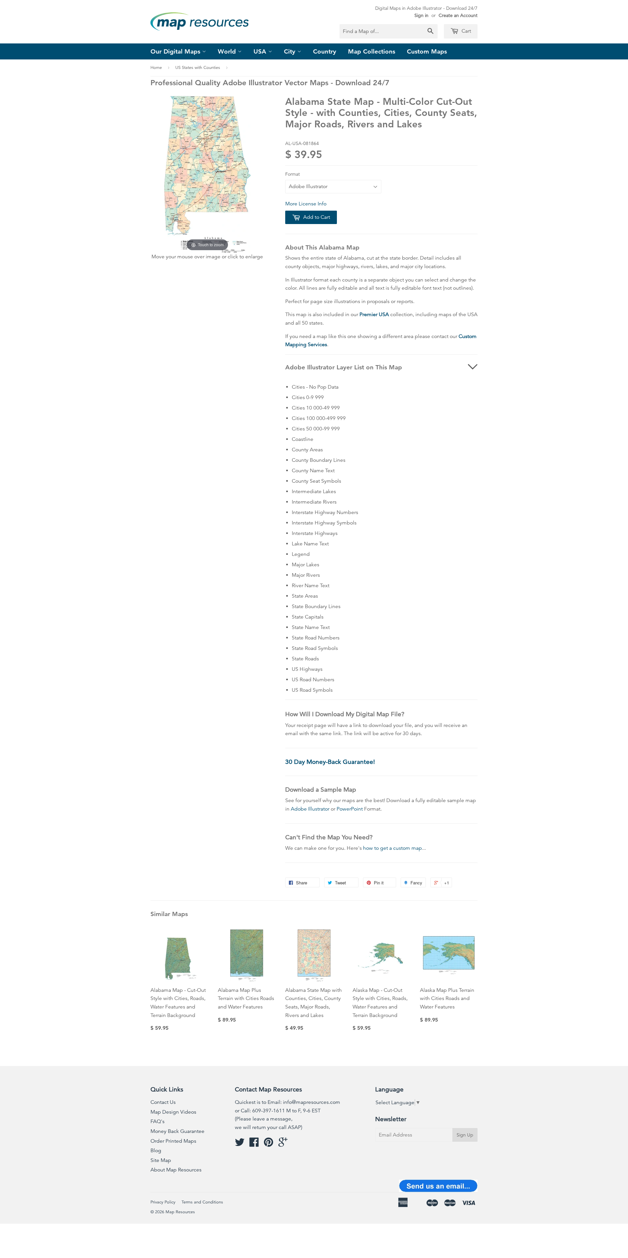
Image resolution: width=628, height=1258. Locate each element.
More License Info (305, 204)
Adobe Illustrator (310, 809)
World (228, 51)
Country (324, 51)
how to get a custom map (392, 848)
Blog (155, 1150)
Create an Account (458, 15)
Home (156, 67)
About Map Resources (175, 1170)
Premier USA (374, 314)
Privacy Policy (162, 1202)
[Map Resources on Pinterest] (268, 1144)
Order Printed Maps (173, 1141)
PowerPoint (350, 809)
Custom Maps (427, 51)
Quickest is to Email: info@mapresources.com (287, 1102)
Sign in (421, 15)
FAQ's (157, 1121)
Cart (465, 31)
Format (292, 174)
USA (260, 51)
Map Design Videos (173, 1112)
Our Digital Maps (176, 51)
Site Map (160, 1160)
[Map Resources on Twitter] (240, 1144)
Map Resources (180, 1212)
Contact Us (163, 1102)
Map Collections (371, 51)
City (290, 51)
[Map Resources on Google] (283, 1144)
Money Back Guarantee (177, 1131)
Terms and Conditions (202, 1202)
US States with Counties (197, 67)
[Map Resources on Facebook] (254, 1144)
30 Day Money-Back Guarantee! (330, 762)
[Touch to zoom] (207, 173)
